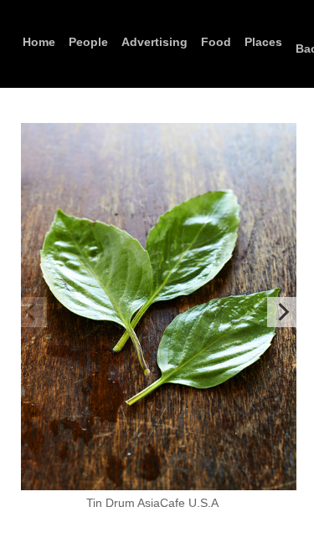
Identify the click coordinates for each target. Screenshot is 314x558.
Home (39, 42)
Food (216, 42)
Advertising (154, 42)
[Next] (282, 312)
